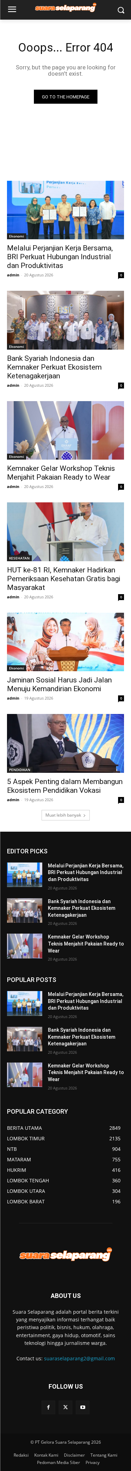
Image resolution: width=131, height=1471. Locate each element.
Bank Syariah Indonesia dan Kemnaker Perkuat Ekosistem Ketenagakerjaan (54, 367)
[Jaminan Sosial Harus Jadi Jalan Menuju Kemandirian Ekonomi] (65, 642)
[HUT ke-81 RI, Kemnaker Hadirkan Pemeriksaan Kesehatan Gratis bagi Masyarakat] (65, 531)
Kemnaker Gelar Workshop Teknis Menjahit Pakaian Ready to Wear (86, 943)
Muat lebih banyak (63, 815)
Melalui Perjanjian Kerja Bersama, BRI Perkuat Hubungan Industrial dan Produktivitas (60, 257)
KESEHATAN (19, 558)
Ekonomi (16, 236)
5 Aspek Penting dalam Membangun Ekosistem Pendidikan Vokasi (65, 786)
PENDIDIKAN (19, 769)
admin (13, 274)
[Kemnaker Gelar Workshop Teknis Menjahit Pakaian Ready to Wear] (65, 430)
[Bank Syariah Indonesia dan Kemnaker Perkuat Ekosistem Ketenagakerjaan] (65, 320)
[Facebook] (48, 1407)
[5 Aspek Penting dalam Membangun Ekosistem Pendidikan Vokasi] (65, 743)
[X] (65, 1407)
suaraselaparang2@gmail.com (79, 1358)
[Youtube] (82, 1407)
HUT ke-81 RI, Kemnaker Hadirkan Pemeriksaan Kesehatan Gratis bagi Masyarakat (63, 579)
